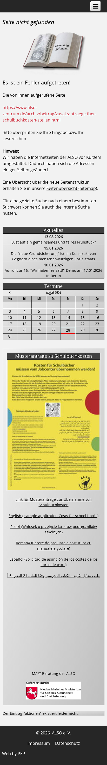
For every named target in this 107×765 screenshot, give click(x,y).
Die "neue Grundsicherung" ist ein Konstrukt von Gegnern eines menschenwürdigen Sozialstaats (53, 256)
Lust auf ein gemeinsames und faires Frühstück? (53, 242)
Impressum (39, 743)
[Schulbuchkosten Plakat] (53, 488)
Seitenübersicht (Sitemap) (71, 188)
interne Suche (76, 207)
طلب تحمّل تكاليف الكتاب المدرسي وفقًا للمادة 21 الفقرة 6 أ (53, 575)
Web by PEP (13, 753)
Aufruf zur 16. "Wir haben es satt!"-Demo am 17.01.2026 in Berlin (53, 273)
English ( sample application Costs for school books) (53, 515)
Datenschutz (67, 743)
